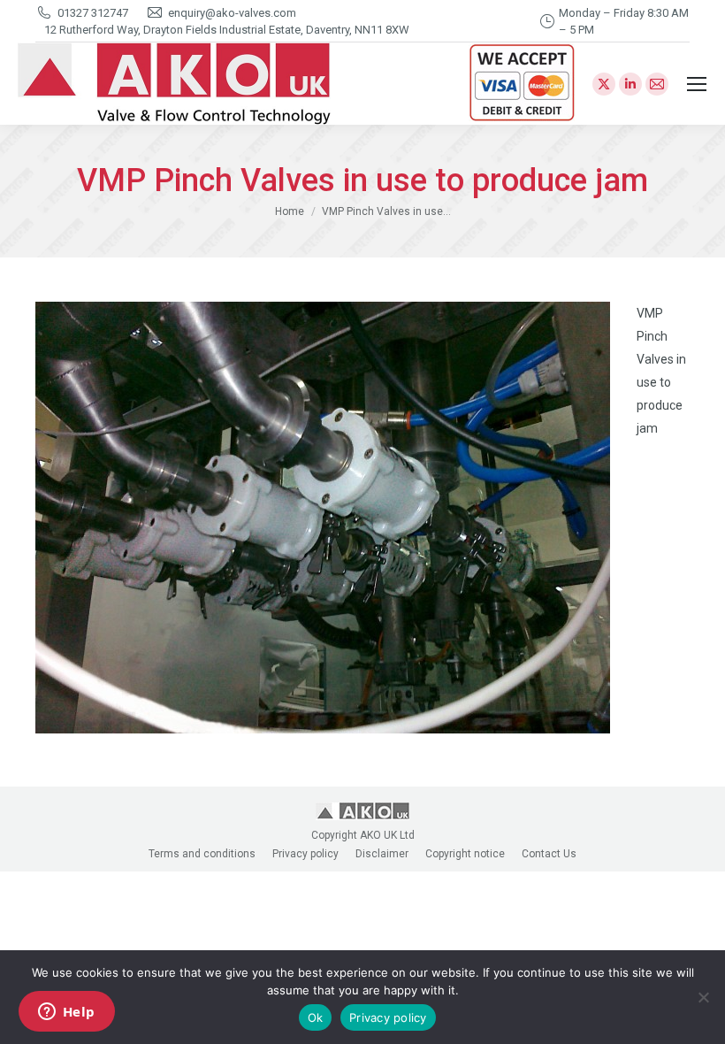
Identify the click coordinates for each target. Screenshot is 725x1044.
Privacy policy (388, 1017)
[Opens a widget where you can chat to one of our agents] (66, 1013)
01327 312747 (92, 12)
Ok (316, 1017)
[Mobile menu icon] (696, 84)
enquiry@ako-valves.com (232, 12)
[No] (703, 997)
